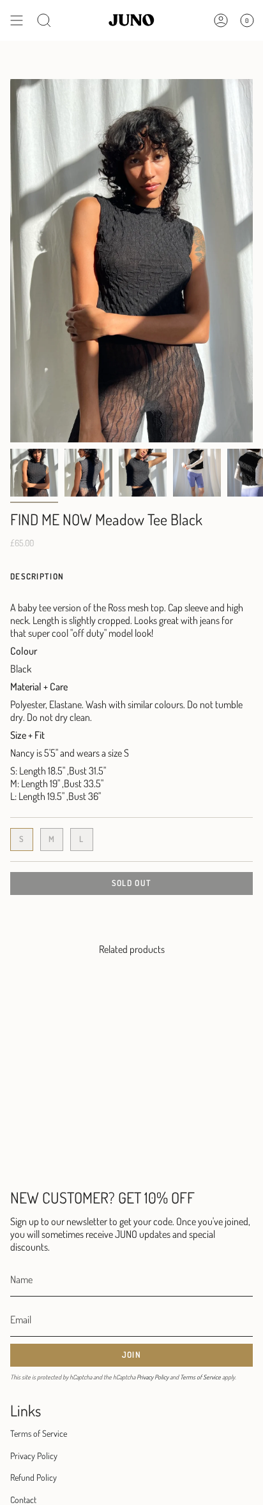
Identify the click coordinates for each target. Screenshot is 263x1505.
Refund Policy (33, 1477)
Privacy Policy (153, 1377)
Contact (23, 1499)
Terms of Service (200, 1377)
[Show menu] (16, 20)
